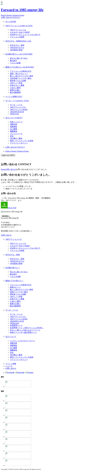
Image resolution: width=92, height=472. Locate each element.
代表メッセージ (16, 122)
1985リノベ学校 (16, 83)
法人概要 (13, 129)
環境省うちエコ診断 (18, 81)
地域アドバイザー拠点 (19, 292)
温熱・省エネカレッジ (19, 74)
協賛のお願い (15, 90)
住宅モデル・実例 (18, 41)
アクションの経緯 (17, 37)
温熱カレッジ (15, 287)
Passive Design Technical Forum (12, 15)
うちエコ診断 (15, 63)
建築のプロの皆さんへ (19, 67)
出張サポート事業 (17, 85)
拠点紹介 (13, 61)
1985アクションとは (19, 26)
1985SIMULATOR (17, 321)
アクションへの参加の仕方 (20, 71)
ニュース (9, 366)
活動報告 (13, 127)
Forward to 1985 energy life (22, 10)
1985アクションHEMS (18, 109)
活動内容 (13, 124)
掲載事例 (13, 131)
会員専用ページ (16, 325)
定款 (11, 136)
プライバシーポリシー (19, 143)
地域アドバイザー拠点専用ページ (23, 332)
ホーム (10, 22)
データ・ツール (17, 101)
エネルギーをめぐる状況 (20, 32)
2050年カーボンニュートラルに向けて (25, 35)
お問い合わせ (10, 17)
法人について (14, 118)
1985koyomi (14, 114)
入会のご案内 (15, 88)
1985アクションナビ (18, 107)
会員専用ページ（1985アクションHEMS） (27, 328)
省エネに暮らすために (19, 58)
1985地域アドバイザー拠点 (20, 78)
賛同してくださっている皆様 (21, 141)
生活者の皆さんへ (18, 54)
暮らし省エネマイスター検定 (21, 76)
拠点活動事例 (15, 92)
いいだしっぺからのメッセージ (22, 341)
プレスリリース (16, 134)
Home (3, 169)
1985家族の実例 (16, 50)
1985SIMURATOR (17, 112)
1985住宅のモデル (17, 48)
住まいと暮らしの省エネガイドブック (25, 330)
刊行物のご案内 (16, 138)
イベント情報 (13, 96)
